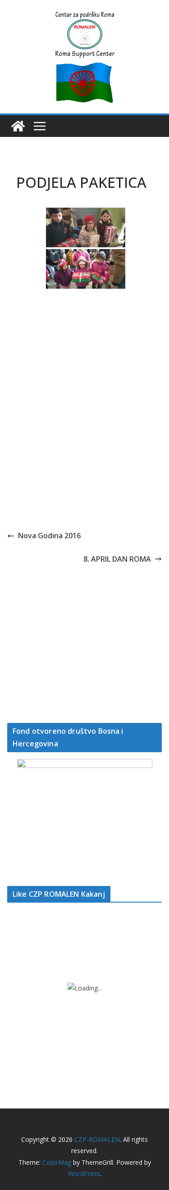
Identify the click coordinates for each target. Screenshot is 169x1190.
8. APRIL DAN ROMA (117, 559)
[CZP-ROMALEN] (18, 126)
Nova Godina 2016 (49, 535)
